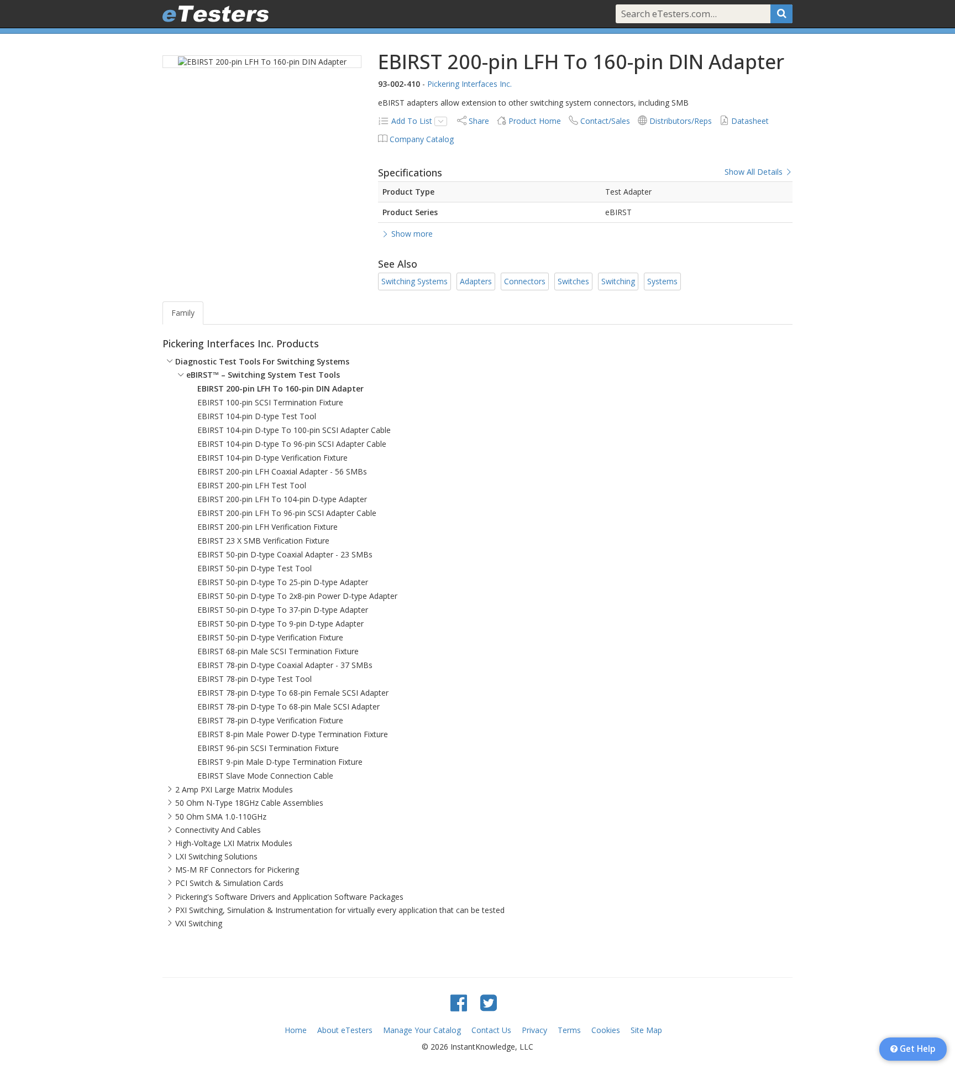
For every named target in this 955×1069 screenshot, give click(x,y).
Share (479, 121)
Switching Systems (414, 281)
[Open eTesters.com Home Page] (215, 14)
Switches (573, 281)
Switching (618, 281)
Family (183, 312)
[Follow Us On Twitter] (488, 1002)
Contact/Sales (605, 121)
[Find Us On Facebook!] (458, 1002)
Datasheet (750, 121)
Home (296, 1030)
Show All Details (755, 172)
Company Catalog (422, 139)
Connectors (524, 281)
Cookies (605, 1030)
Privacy (534, 1030)
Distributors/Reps (680, 121)
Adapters (476, 281)
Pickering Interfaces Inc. (469, 84)
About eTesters (344, 1030)
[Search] (781, 13)
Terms (569, 1030)
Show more (411, 233)
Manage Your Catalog (422, 1030)
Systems (662, 281)
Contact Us (491, 1030)
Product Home (534, 121)
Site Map (646, 1030)
